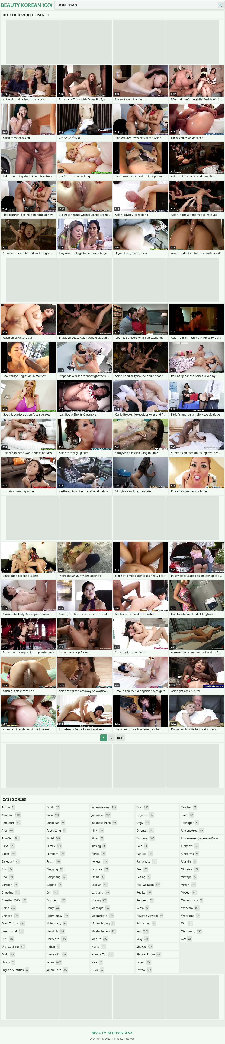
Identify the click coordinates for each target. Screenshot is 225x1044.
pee (141, 869)
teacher (188, 807)
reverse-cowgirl (149, 916)
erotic (53, 807)
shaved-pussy (148, 954)
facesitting (56, 830)
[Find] (221, 5)
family (54, 846)
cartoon (9, 885)
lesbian (99, 885)
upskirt (188, 861)
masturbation (103, 931)
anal (7, 830)
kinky (97, 838)
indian (53, 947)
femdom (55, 854)
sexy (142, 939)
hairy (53, 908)
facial (53, 838)
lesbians (100, 892)
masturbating (102, 923)
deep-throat (13, 923)
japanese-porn (104, 823)
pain (141, 846)
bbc (7, 869)
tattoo (143, 970)
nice (96, 962)
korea (98, 854)
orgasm (144, 815)
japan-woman (103, 807)
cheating (10, 892)
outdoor (145, 838)
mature (99, 939)
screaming (145, 923)
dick (7, 939)
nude (97, 970)
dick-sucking (13, 947)
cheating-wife (14, 900)
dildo (8, 954)
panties (144, 854)
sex (142, 931)
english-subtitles (15, 970)
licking (99, 900)
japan (54, 962)
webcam (190, 908)
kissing (98, 846)
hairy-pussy (57, 916)
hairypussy (56, 923)
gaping (54, 885)
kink (97, 830)
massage (100, 908)
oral (142, 807)
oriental (144, 830)
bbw (7, 877)
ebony (8, 962)
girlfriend (56, 900)
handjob (55, 931)
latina (97, 877)
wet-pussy (191, 931)
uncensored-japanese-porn (199, 839)
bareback (10, 861)
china (8, 908)
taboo (143, 962)
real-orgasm (148, 885)
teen (187, 815)
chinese (10, 916)
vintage (188, 877)
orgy (142, 823)
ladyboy (99, 869)
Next (120, 738)
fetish (53, 861)
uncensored (192, 830)
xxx (186, 939)
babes (8, 854)
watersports (191, 900)
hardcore (56, 939)
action (8, 807)
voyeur (189, 892)
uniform (189, 846)
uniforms (189, 854)
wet (186, 923)
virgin (188, 885)
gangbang (56, 877)
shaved (144, 947)
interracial (56, 954)
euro (53, 815)
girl (52, 892)
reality (143, 892)
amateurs (11, 823)
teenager (189, 823)
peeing (143, 877)
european (55, 823)
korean (99, 861)
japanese (100, 815)
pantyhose (146, 861)
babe (8, 846)
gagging (55, 869)
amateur (11, 815)
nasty (98, 947)
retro (142, 908)
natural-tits (102, 954)
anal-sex (10, 838)
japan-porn (57, 970)
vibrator (189, 869)
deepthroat (12, 931)
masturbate (102, 916)
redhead (144, 900)
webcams (190, 916)
